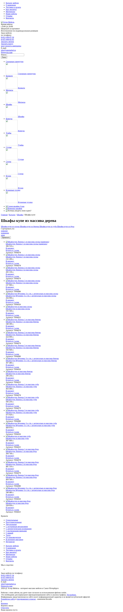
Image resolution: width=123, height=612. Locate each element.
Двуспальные (11, 524)
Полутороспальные (14, 522)
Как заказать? (11, 9)
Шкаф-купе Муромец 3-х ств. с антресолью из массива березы (31, 361)
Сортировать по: (8, 229)
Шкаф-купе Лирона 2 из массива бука (21, 464)
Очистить (5, 608)
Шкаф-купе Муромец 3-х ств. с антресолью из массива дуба (30, 425)
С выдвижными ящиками (16, 531)
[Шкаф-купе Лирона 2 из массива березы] (64, 333)
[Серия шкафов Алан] (15, 206)
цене (3, 235)
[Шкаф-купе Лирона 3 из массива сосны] (64, 281)
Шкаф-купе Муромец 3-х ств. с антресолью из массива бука (30, 490)
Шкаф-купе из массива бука (17, 503)
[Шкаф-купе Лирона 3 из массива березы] (64, 345)
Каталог (12, 215)
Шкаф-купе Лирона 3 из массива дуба (21, 412)
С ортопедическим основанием (18, 529)
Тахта (8, 535)
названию (5, 233)
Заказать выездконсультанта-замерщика (11, 45)
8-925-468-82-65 (7, 39)
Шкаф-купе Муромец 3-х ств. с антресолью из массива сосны (31, 296)
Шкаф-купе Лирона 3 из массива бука (21, 477)
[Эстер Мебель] (7, 22)
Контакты (10, 18)
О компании (11, 5)
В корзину (10, 248)
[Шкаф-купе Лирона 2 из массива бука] (64, 462)
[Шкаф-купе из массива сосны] (64, 307)
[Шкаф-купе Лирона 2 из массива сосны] (64, 268)
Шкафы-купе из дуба (48, 226)
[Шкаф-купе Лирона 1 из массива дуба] (64, 384)
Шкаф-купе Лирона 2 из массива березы (22, 335)
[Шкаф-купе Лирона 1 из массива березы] (64, 320)
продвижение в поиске (26, 599)
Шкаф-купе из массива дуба (17, 438)
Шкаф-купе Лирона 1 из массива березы (22, 322)
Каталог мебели (12, 3)
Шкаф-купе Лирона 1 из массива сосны (22, 257)
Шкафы (20, 215)
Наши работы (11, 14)
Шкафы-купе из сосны (10, 226)
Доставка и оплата (13, 7)
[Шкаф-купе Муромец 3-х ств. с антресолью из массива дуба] (64, 423)
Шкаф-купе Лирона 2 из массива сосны (22, 270)
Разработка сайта (8, 599)
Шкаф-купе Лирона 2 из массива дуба (21, 400)
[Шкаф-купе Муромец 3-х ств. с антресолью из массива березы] (64, 358)
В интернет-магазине (14, 540)
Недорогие (10, 542)
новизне (4, 231)
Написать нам (6, 52)
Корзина (4, 603)
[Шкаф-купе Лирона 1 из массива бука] (64, 449)
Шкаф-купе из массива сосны (18, 309)
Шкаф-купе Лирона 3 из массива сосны (22, 283)
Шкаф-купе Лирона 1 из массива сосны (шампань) (26, 244)
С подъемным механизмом (17, 527)
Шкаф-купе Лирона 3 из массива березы (22, 348)
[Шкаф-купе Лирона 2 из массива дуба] (64, 397)
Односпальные (12, 520)
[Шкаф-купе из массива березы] (64, 371)
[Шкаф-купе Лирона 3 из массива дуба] (64, 410)
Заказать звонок (7, 42)
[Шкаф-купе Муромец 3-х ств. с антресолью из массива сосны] (64, 294)
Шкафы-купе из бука (65, 226)
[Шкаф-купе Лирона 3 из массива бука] (64, 475)
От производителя (13, 537)
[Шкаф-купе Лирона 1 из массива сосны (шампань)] (64, 242)
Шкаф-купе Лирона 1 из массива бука (21, 451)
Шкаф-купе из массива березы (18, 374)
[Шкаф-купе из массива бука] (64, 501)
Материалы (10, 12)
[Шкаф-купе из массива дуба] (64, 436)
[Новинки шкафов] (14, 208)
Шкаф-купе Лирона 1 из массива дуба (21, 387)
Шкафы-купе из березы (30, 226)
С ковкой (9, 533)
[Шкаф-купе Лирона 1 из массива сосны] (64, 255)
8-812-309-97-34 (7, 37)
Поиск (4, 55)
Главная (4, 215)
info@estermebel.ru (8, 50)
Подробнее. (71, 595)
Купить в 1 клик (12, 250)
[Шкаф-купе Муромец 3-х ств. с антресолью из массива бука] (64, 488)
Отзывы (9, 16)
